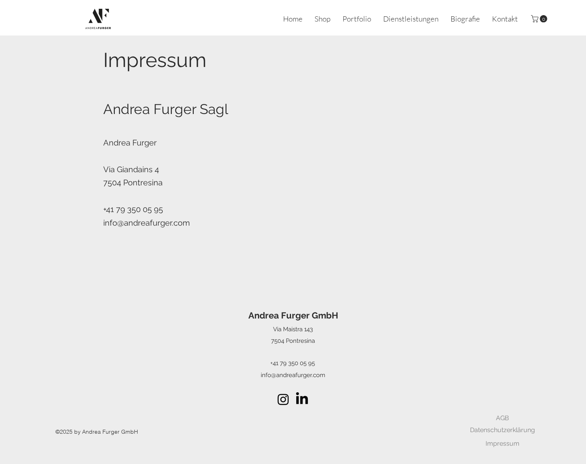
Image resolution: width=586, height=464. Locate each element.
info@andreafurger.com (146, 223)
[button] (540, 18)
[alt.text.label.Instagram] (283, 399)
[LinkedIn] (302, 399)
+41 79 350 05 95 (292, 363)
